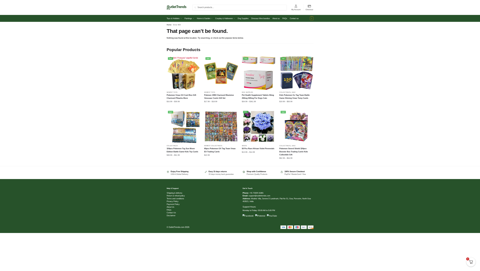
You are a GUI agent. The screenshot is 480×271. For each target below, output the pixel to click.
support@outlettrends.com (259, 196)
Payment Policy (173, 204)
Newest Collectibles (213, 145)
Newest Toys (172, 92)
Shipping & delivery (174, 193)
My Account (296, 10)
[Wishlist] (197, 60)
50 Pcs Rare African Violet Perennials (258, 148)
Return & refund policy (176, 196)
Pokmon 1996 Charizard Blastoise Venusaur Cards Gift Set (219, 96)
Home (169, 25)
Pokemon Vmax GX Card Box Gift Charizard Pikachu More (181, 96)
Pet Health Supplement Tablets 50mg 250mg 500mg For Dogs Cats (258, 96)
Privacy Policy (172, 201)
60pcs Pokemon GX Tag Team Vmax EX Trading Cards (220, 150)
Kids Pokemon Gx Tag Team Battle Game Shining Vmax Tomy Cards (294, 96)
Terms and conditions (175, 198)
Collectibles (285, 92)
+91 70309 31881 (256, 193)
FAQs (169, 210)
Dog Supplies (247, 92)
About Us (170, 207)
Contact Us (171, 213)
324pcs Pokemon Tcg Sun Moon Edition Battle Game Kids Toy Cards (182, 150)
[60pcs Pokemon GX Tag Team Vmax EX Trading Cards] (221, 126)
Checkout (309, 10)
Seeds (244, 145)
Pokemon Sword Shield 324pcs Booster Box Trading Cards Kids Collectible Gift (293, 151)
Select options (183, 107)
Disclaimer (171, 215)
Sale (294, 92)
